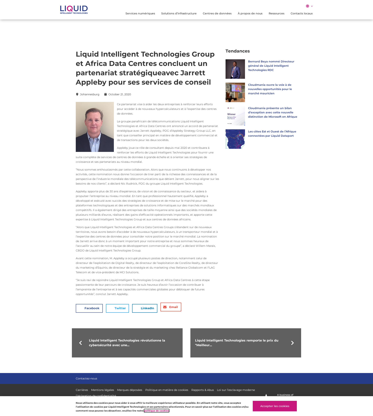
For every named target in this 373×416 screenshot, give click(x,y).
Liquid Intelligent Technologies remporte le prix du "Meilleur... (236, 343)
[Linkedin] (295, 378)
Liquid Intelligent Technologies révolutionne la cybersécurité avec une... (127, 343)
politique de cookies (156, 410)
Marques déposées (129, 390)
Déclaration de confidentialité (96, 396)
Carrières (82, 390)
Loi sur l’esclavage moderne (236, 390)
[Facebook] (281, 378)
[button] (309, 6)
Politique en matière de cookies (166, 390)
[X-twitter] (288, 378)
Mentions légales (102, 390)
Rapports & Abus (202, 390)
